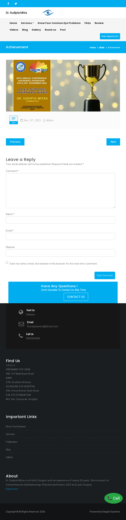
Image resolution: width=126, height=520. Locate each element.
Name (10, 214)
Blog (8, 449)
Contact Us (76, 296)
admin (49, 120)
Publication (11, 442)
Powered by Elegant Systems (105, 511)
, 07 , (32, 120)
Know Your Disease (16, 426)
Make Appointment (110, 36)
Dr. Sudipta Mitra (16, 12)
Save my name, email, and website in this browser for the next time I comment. (54, 263)
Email (10, 230)
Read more (12, 489)
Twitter (15, 3)
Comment (12, 171)
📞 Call (113, 498)
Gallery (9, 457)
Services (10, 434)
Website (10, 247)
